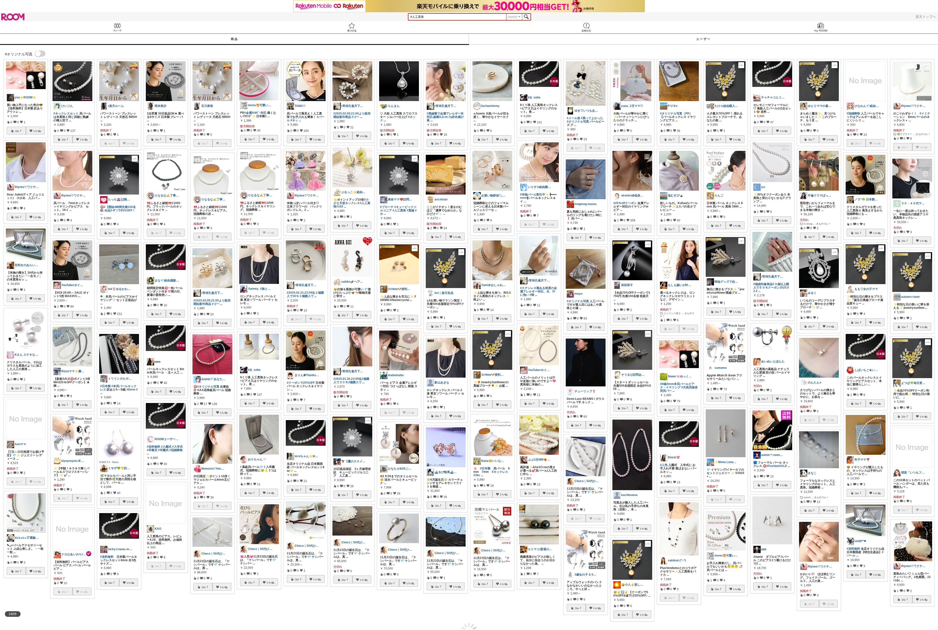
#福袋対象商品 (763, 284)
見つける (351, 27)
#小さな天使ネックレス (351, 201)
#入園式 (166, 446)
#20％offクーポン (625, 203)
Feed (117, 27)
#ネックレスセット (66, 113)
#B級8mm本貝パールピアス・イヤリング (677, 385)
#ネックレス (500, 472)
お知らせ (586, 27)
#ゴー (215, 304)
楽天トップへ (926, 17)
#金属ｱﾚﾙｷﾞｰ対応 (255, 112)
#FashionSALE (777, 466)
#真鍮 (410, 210)
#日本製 (105, 386)
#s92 (339, 206)
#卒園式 (163, 450)
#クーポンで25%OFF (301, 382)
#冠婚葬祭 (176, 450)
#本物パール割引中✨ (534, 194)
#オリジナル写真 (208, 386)
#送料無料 (107, 556)
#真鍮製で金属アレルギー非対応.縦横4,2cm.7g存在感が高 (445, 117)
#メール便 (573, 118)
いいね (37, 131)
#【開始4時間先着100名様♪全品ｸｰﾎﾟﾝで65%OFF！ (118, 208)
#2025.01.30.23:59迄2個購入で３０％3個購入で (351, 380)
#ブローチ (387, 207)
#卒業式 (152, 450)
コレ (17, 131)
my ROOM (821, 27)
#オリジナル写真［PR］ (676, 113)
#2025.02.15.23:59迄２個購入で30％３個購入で (305, 294)
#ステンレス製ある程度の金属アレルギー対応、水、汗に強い (538, 291)
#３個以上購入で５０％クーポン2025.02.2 (771, 287)
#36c (476, 475)
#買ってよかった (592, 118)
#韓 (532, 295)
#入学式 (177, 446)
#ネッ (294, 120)
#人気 (664, 465)
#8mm (131, 389)
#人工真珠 (399, 210)
